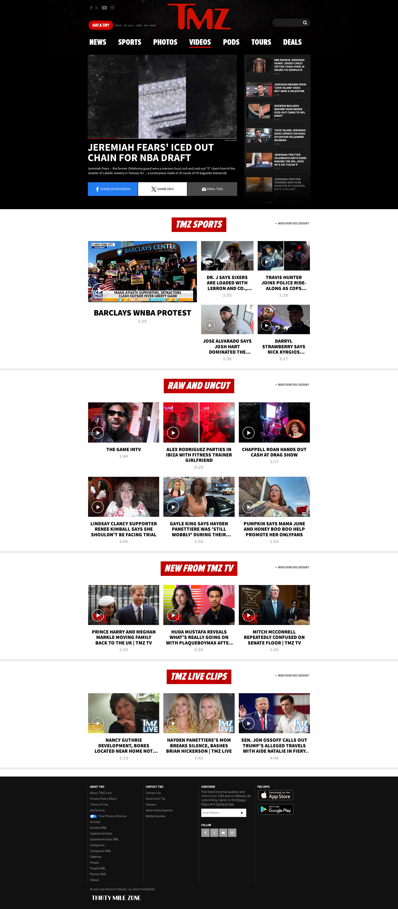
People (94, 862)
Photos (165, 42)
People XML (98, 868)
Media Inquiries (156, 816)
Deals (292, 42)
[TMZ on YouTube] (223, 833)
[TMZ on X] (97, 8)
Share (115, 189)
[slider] (162, 138)
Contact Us (153, 793)
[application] (162, 97)
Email (214, 189)
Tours (261, 42)
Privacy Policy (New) (103, 798)
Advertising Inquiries (159, 810)
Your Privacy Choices (112, 816)
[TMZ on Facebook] (91, 8)
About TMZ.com (101, 793)
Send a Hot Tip (155, 798)
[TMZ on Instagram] (112, 7)
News (97, 42)
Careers (151, 804)
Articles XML (98, 827)
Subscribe (242, 813)
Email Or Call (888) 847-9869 (135, 25)
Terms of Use (99, 804)
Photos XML (98, 874)
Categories (97, 845)
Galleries (95, 856)
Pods (231, 42)
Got (100, 25)
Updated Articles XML (104, 839)
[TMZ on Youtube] (104, 7)
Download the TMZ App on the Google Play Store (275, 809)
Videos (200, 42)
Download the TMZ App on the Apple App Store (275, 795)
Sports (129, 42)
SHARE (165, 189)
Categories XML (100, 851)
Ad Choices (97, 810)
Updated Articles (101, 833)
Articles (95, 822)
